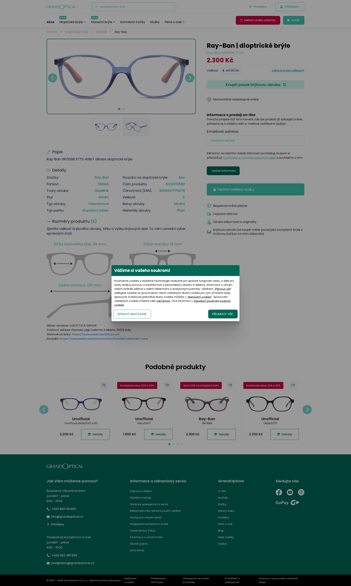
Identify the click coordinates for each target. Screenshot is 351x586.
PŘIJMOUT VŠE (222, 314)
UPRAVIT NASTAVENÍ (131, 314)
